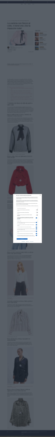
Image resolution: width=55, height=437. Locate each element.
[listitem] (27, 208)
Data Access (27, 241)
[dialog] (27, 218)
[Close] (40, 195)
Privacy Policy (31, 241)
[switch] (37, 209)
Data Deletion (23, 241)
